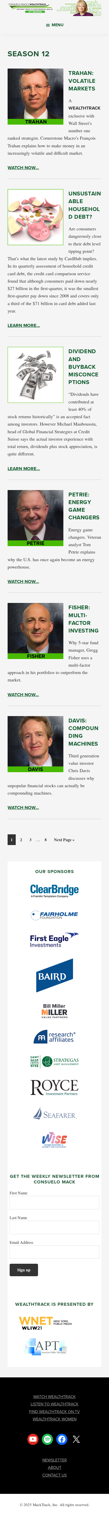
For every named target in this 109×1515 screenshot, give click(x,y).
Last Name (18, 1217)
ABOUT (54, 1467)
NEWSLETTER (54, 1460)
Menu (58, 25)
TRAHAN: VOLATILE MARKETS (82, 81)
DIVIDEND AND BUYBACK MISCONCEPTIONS (83, 366)
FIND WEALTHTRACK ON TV (54, 1412)
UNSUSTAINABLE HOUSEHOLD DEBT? (84, 205)
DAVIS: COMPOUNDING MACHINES (83, 732)
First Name (18, 1192)
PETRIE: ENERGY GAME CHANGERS (84, 506)
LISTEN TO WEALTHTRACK (55, 1404)
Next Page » (64, 840)
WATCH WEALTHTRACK (54, 1397)
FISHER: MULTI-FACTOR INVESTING (83, 619)
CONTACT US (54, 1475)
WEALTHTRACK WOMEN (55, 1419)
